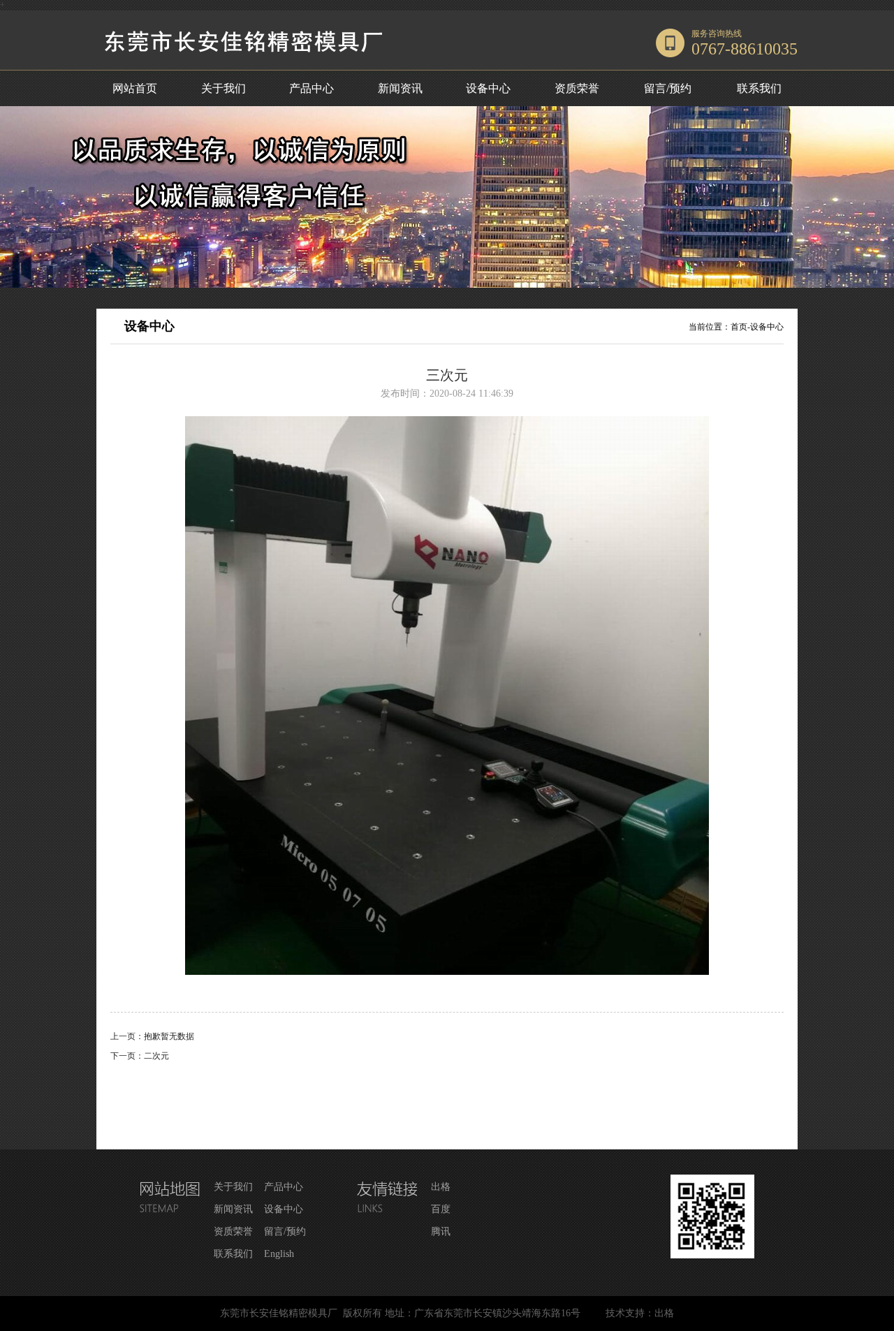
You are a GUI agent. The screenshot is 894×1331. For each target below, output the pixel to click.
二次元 (156, 1056)
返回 (447, 1100)
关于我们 (223, 88)
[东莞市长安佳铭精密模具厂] (251, 67)
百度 (440, 1209)
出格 (440, 1187)
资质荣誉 (577, 88)
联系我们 (759, 88)
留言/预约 (667, 88)
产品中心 (311, 88)
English (279, 1254)
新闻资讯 (400, 88)
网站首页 (134, 88)
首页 (739, 327)
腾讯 (440, 1231)
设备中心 (488, 88)
